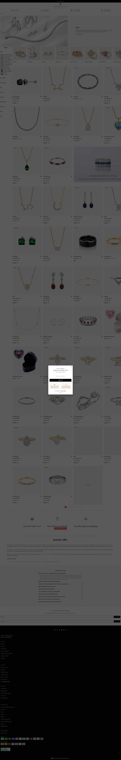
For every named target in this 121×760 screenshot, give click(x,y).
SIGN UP (60, 380)
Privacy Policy (63, 390)
